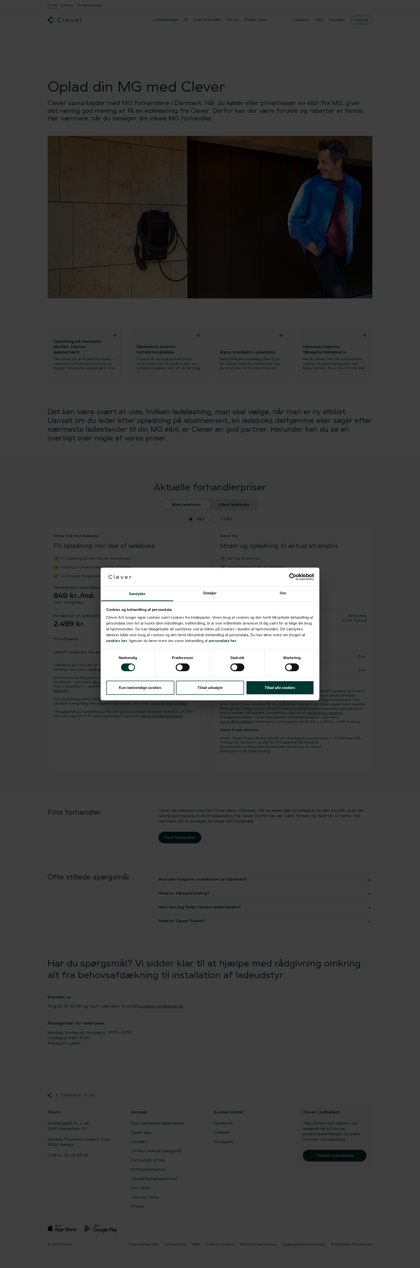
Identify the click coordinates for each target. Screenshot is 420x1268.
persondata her (222, 641)
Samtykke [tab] (137, 594)
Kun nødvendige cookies (140, 688)
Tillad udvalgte (210, 688)
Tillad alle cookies (280, 688)
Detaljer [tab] (210, 593)
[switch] (183, 667)
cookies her (116, 641)
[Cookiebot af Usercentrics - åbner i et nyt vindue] (292, 576)
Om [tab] (283, 593)
